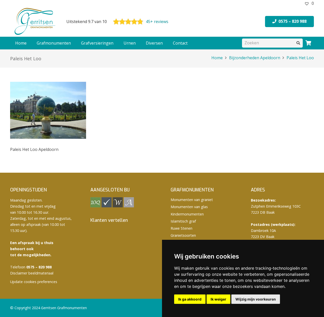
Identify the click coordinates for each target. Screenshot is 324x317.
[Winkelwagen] (308, 43)
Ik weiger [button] (218, 299)
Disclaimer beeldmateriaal (31, 273)
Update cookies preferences (33, 281)
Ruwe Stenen (181, 228)
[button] (73, 43)
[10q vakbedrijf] (95, 206)
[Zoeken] (298, 42)
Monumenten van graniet (192, 199)
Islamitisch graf (183, 221)
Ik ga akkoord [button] (189, 299)
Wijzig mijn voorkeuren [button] (255, 299)
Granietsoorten (183, 235)
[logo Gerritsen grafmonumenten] (35, 21)
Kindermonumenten (187, 214)
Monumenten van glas (189, 206)
